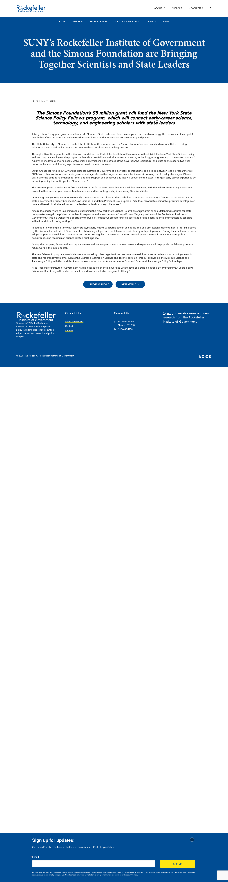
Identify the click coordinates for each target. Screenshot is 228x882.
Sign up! (177, 863)
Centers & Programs (128, 21)
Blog (62, 21)
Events (152, 21)
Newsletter (196, 8)
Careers (69, 330)
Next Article (128, 284)
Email (35, 857)
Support (177, 8)
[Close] (193, 839)
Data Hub (77, 21)
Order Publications (74, 321)
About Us (159, 8)
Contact (69, 326)
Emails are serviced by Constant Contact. (122, 874)
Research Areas (99, 21)
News (166, 21)
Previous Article (99, 284)
